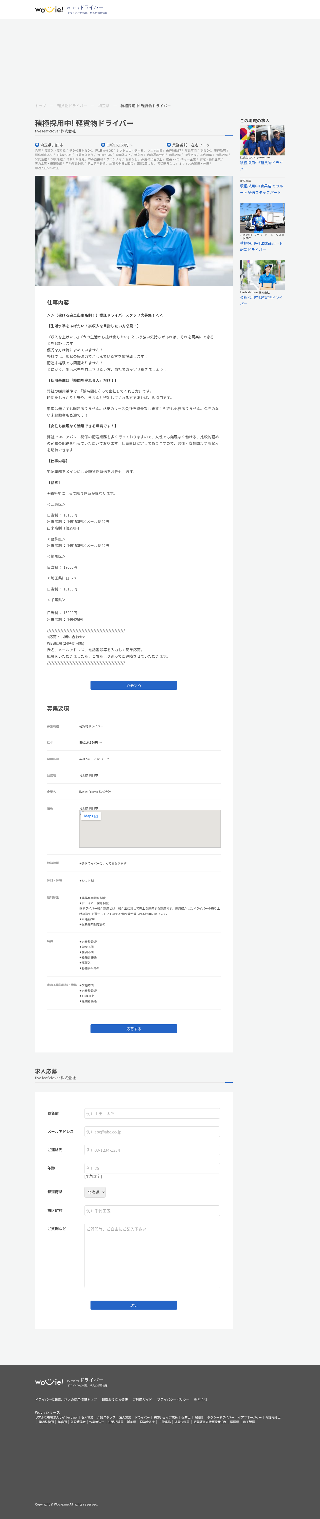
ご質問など (57, 1228)
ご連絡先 (55, 1149)
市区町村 (55, 1210)
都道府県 (55, 1191)
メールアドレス (61, 1131)
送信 (134, 1305)
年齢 (51, 1167)
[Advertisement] (160, 56)
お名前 (53, 1113)
